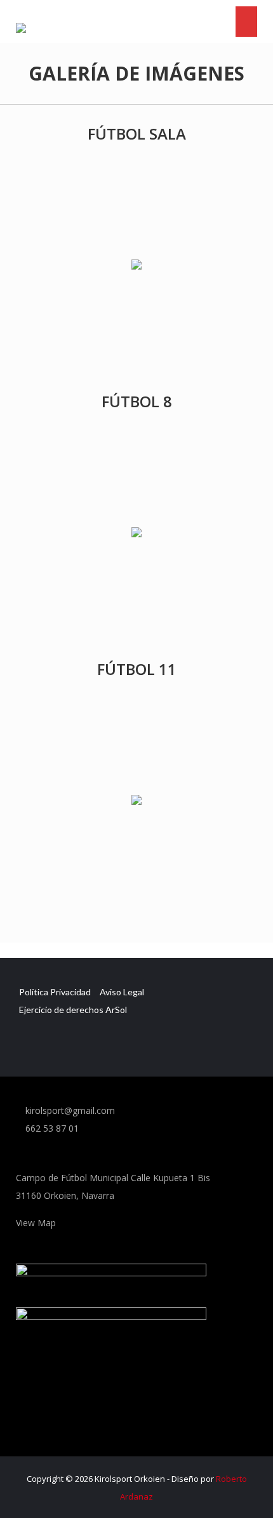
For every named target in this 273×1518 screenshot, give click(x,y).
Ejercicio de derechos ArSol (73, 1009)
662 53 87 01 (51, 1128)
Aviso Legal (122, 991)
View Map (37, 1223)
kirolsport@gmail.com (69, 1110)
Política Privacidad (55, 991)
